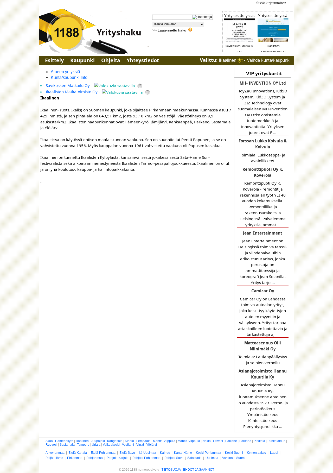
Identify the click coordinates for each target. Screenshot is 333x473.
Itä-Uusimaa (147, 453)
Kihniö (129, 441)
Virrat (140, 444)
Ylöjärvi (151, 444)
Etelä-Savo (127, 453)
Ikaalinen (82, 441)
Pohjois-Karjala (118, 458)
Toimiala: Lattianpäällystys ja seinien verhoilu (262, 352)
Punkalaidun (276, 441)
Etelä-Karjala (77, 453)
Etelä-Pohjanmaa (103, 453)
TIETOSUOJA (171, 469)
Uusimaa (212, 458)
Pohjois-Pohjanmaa (146, 458)
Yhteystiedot (143, 60)
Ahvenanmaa (55, 453)
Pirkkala (259, 441)
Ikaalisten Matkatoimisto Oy (72, 91)
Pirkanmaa (74, 458)
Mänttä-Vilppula (164, 441)
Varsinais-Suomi (233, 458)
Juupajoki (98, 441)
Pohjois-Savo (173, 458)
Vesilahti (128, 444)
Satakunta (194, 458)
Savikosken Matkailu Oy (68, 85)
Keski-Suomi (234, 453)
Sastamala (67, 444)
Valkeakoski (111, 444)
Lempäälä (143, 441)
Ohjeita (110, 60)
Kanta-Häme (183, 453)
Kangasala (115, 441)
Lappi (274, 453)
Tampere (83, 444)
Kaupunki (82, 60)
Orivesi (218, 441)
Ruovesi (51, 444)
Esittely (54, 60)
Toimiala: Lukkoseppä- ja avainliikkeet (263, 150)
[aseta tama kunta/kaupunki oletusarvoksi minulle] (240, 60)
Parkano (245, 441)
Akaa (49, 441)
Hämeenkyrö (64, 441)
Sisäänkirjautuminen (271, 3)
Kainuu (165, 453)
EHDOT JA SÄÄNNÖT (198, 469)
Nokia (206, 441)
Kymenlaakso (256, 453)
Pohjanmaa (94, 458)
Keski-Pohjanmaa (208, 453)
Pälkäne (231, 441)
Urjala (96, 444)
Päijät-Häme (54, 458)
